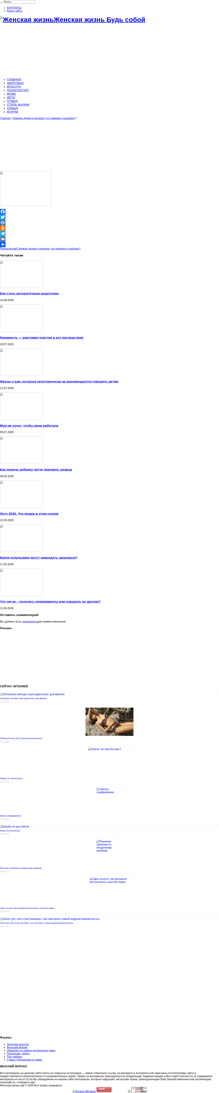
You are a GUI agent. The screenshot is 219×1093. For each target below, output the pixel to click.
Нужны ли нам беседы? (11, 778)
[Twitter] (109, 217)
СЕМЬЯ (12, 108)
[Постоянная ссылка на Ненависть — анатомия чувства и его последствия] (21, 330)
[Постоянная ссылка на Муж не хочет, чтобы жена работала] (21, 419)
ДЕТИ (11, 97)
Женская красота (18, 1044)
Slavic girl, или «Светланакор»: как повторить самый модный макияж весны (36, 923)
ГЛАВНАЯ (14, 79)
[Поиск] (1, 2)
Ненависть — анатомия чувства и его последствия (41, 337)
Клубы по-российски (10, 831)
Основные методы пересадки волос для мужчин (23, 698)
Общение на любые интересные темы (31, 1050)
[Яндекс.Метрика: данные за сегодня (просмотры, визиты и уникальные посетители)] (84, 1091)
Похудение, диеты (18, 1053)
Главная (5, 118)
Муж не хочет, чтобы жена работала (29, 425)
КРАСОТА (14, 86)
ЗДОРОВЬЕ (15, 83)
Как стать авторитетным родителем (29, 293)
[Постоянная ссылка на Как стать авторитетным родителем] (21, 287)
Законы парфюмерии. (10, 816)
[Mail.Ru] (109, 222)
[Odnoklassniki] (109, 228)
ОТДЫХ (12, 101)
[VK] (109, 239)
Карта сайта (14, 10)
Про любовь (14, 1056)
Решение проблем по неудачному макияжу (21, 868)
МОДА (11, 94)
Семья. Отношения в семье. (25, 1059)
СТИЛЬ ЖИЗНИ (18, 104)
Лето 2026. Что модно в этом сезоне (29, 513)
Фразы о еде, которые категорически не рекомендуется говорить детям (59, 381)
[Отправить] (109, 244)
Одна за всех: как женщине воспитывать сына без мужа (27, 908)
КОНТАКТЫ (14, 7)
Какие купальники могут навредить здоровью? (39, 557)
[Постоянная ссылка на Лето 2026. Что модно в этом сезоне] (21, 507)
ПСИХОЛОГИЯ (17, 90)
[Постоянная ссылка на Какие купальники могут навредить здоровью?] (21, 550)
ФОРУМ (12, 112)
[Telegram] (109, 233)
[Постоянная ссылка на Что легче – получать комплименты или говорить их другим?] (21, 595)
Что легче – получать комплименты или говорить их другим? (50, 601)
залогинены (29, 621)
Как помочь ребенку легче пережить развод (36, 469)
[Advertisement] (102, 51)
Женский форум (17, 1047)
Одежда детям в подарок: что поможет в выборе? (44, 118)
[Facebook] (109, 211)
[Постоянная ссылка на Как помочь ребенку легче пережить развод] (21, 462)
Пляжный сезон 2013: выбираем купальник (21, 738)
